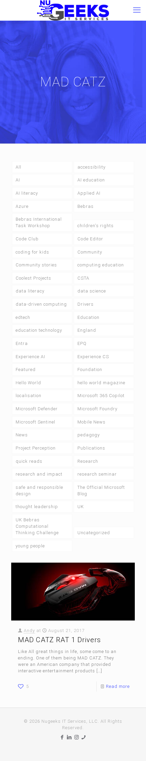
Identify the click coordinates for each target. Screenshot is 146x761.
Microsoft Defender (37, 408)
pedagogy (88, 434)
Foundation (89, 369)
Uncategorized (93, 532)
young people (30, 545)
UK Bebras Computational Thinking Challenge (37, 526)
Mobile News (91, 422)
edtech (23, 317)
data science (91, 290)
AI (18, 179)
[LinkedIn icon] (69, 737)
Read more (118, 686)
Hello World (28, 382)
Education (88, 317)
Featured (26, 369)
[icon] (83, 737)
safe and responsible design (39, 490)
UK (80, 506)
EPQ (82, 343)
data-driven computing (41, 304)
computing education (100, 264)
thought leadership (37, 506)
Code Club (27, 238)
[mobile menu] (137, 10)
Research (87, 461)
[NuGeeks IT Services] (73, 10)
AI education (91, 179)
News (22, 434)
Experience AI (30, 356)
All (18, 167)
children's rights (95, 225)
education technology (39, 330)
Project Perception (36, 448)
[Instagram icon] (76, 737)
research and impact (39, 474)
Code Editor (90, 238)
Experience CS (93, 356)
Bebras (85, 206)
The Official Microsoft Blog (101, 490)
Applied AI (89, 193)
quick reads (29, 461)
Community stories (36, 264)
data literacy (30, 290)
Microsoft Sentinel (35, 422)
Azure (22, 206)
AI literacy (27, 193)
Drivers (85, 304)
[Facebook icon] (62, 737)
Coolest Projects (33, 278)
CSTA (83, 278)
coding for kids (32, 252)
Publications (91, 448)
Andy (29, 630)
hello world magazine (101, 382)
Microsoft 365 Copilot (101, 395)
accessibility (91, 167)
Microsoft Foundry (97, 408)
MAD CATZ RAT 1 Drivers (59, 640)
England (86, 330)
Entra (22, 343)
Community (89, 252)
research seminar (97, 474)
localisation (28, 395)
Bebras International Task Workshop (39, 222)
